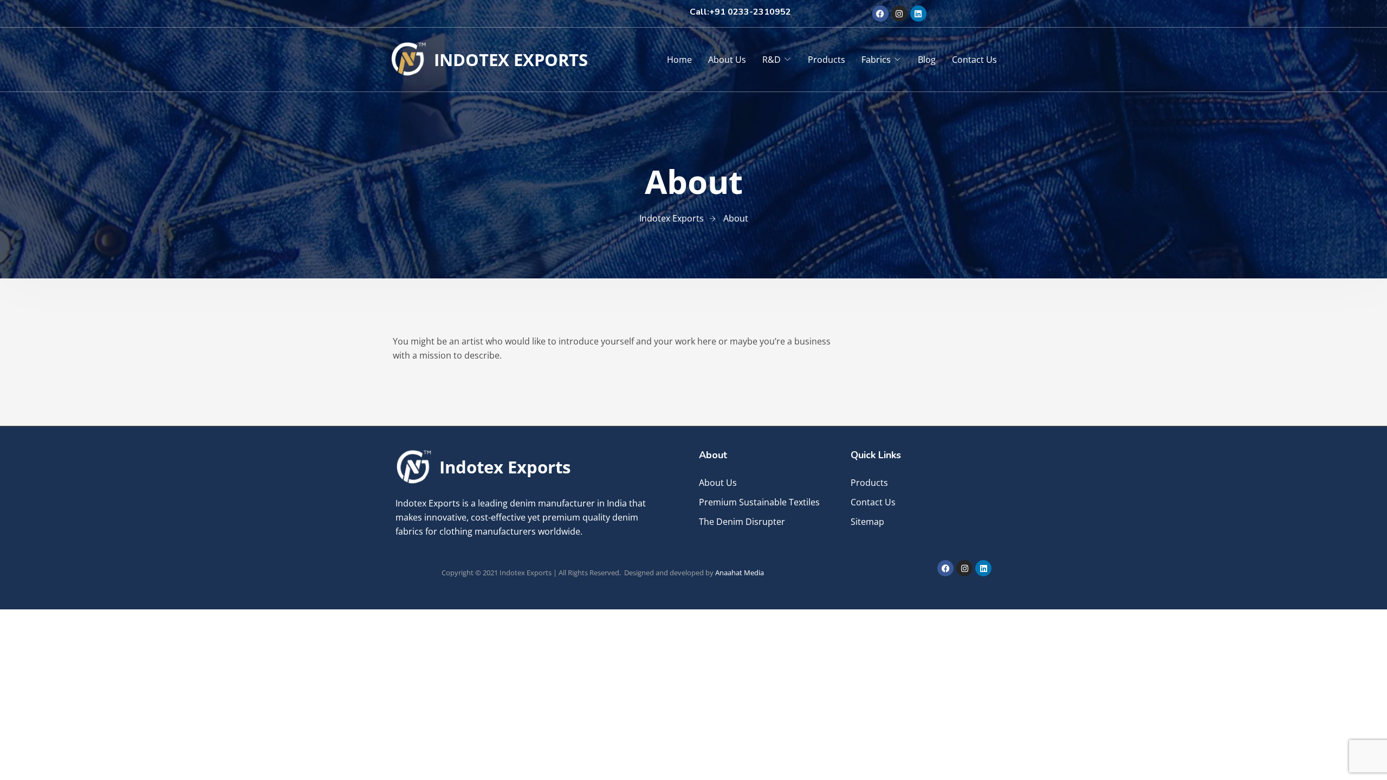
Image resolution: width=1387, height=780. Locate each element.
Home (679, 60)
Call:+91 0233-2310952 (740, 12)
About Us (727, 60)
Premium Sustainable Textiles (759, 502)
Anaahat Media (739, 572)
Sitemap (867, 522)
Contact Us (974, 60)
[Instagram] (899, 13)
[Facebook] (880, 13)
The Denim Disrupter (742, 522)
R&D (771, 60)
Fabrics (876, 60)
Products (826, 60)
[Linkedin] (918, 13)
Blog (927, 60)
